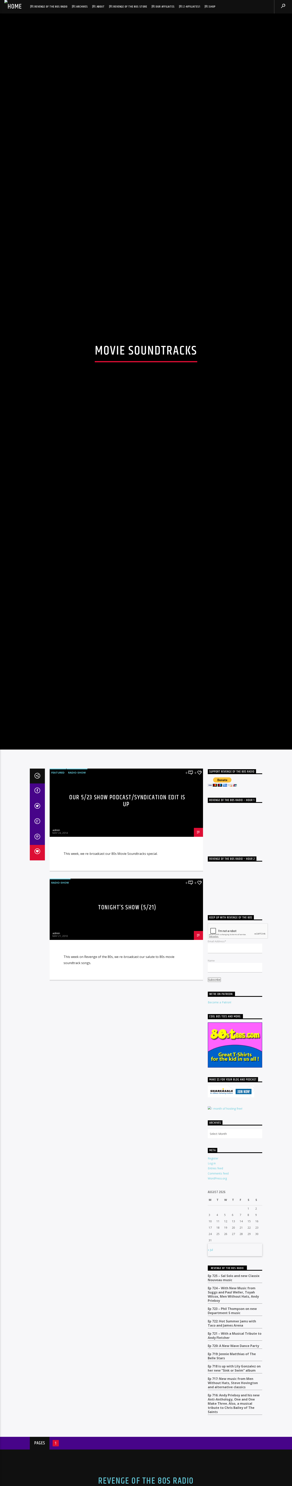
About (101, 6)
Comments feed (218, 1238)
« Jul (210, 1315)
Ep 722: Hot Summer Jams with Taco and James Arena (232, 1388)
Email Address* (217, 1006)
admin (56, 895)
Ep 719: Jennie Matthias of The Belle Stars (232, 1421)
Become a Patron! (219, 1067)
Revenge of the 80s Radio (51, 6)
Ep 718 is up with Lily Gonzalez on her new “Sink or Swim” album (234, 1433)
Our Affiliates (165, 6)
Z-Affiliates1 (191, 6)
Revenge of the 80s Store (130, 6)
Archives (82, 6)
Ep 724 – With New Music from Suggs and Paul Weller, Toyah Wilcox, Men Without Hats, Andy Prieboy (233, 1359)
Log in (212, 1228)
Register (213, 1223)
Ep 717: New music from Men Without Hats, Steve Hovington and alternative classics (233, 1448)
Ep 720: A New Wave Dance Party (233, 1411)
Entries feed (215, 1233)
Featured (58, 837)
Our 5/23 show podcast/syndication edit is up (127, 866)
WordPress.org (217, 1243)
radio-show (77, 837)
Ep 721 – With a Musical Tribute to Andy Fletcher (234, 1401)
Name (211, 1026)
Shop (212, 6)
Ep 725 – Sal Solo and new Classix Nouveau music (233, 1343)
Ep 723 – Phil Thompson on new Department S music (232, 1376)
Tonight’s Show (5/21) (127, 972)
